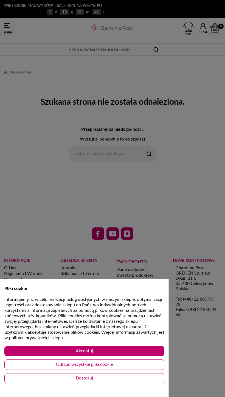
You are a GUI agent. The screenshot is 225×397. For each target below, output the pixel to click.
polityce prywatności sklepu (36, 338)
